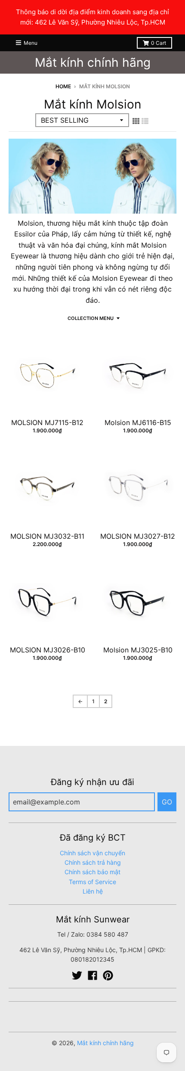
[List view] (145, 121)
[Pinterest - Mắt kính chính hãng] (108, 975)
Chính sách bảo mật (92, 871)
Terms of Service (92, 881)
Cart (158, 43)
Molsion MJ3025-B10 (138, 650)
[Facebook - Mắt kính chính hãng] (92, 975)
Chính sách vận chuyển (92, 853)
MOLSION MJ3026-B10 (47, 650)
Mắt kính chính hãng (93, 62)
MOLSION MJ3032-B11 (47, 536)
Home (63, 86)
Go (167, 802)
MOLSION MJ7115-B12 (47, 422)
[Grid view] (136, 121)
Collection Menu (91, 318)
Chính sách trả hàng (93, 862)
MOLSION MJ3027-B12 (137, 536)
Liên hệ (93, 891)
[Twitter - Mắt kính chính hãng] (77, 975)
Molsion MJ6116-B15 (138, 422)
